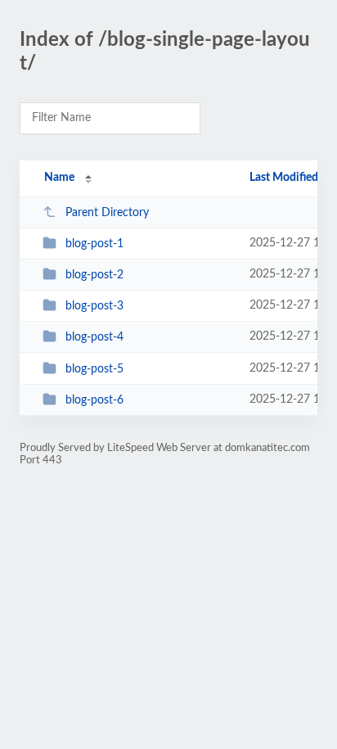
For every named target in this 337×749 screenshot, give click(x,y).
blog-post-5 (94, 369)
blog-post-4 (94, 337)
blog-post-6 (94, 400)
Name (59, 177)
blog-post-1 (94, 244)
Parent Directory (107, 213)
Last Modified (283, 177)
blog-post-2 (94, 275)
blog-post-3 (94, 306)
